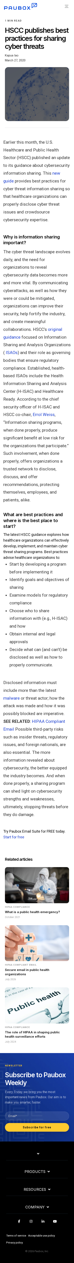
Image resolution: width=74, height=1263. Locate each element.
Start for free (13, 837)
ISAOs (12, 352)
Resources (35, 1189)
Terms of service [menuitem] (16, 1235)
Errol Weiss (44, 414)
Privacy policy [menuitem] (14, 1242)
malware (11, 698)
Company (35, 1207)
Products (34, 1172)
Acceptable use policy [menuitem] (41, 1235)
